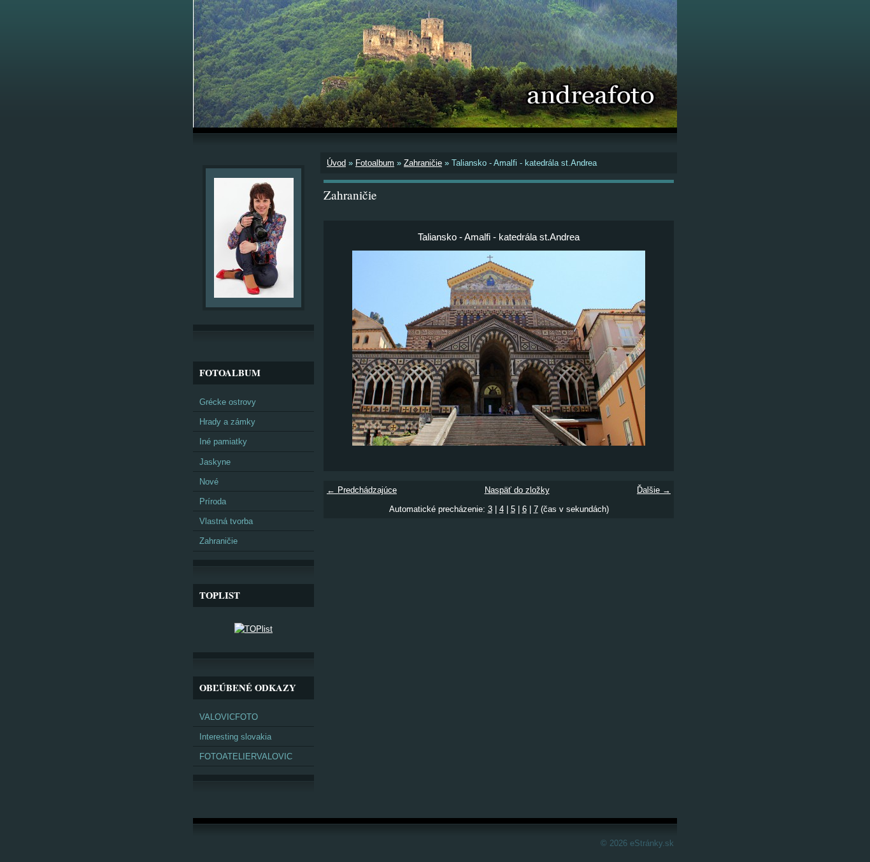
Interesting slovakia (235, 736)
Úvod (336, 163)
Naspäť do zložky (517, 490)
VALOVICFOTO (228, 717)
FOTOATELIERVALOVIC (245, 756)
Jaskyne (215, 462)
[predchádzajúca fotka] (344, 348)
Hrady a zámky (227, 422)
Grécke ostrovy (227, 402)
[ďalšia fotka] (653, 348)
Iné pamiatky (223, 441)
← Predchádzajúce (362, 490)
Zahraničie (423, 163)
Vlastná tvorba (226, 521)
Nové (208, 481)
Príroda (212, 501)
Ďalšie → (654, 490)
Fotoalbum (374, 163)
